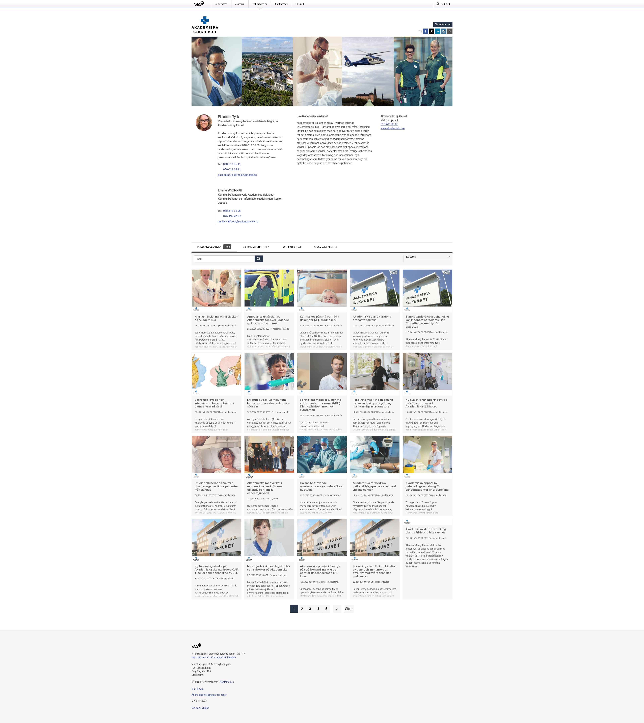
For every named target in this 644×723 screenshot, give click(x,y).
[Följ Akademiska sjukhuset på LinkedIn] (437, 31)
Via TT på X (198, 689)
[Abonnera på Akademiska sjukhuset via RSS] (449, 31)
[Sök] (259, 258)
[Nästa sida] (337, 609)
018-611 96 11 (232, 164)
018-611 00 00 (389, 124)
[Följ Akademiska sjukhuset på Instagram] (443, 31)
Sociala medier (325, 247)
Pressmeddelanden (213, 246)
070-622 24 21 (232, 169)
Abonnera (440, 24)
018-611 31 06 (232, 210)
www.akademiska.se (393, 128)
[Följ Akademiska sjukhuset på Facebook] (425, 31)
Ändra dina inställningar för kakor (209, 694)
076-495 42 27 (232, 216)
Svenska (196, 707)
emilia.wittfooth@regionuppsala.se (238, 221)
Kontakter (291, 247)
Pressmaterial (256, 247)
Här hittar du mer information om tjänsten (214, 657)
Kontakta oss (227, 682)
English (205, 707)
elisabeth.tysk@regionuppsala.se (237, 174)
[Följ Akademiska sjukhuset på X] (431, 31)
